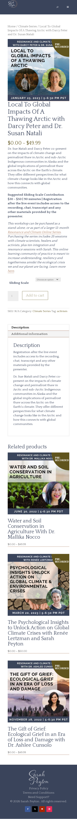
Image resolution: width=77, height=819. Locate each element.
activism (62, 311)
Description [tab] (20, 327)
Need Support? (38, 797)
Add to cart (35, 295)
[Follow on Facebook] (28, 809)
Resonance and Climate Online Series (34, 232)
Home (12, 26)
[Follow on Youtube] (42, 809)
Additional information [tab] (29, 334)
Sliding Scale (19, 283)
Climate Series (27, 26)
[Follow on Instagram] (49, 809)
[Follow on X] (35, 809)
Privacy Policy (38, 788)
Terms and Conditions (38, 793)
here (11, 271)
